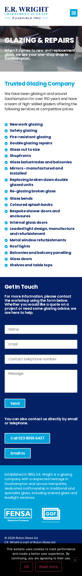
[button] (73, 13)
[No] (75, 559)
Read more (48, 566)
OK (26, 566)
